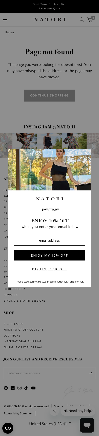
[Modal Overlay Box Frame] (49, 218)
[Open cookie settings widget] (7, 428)
